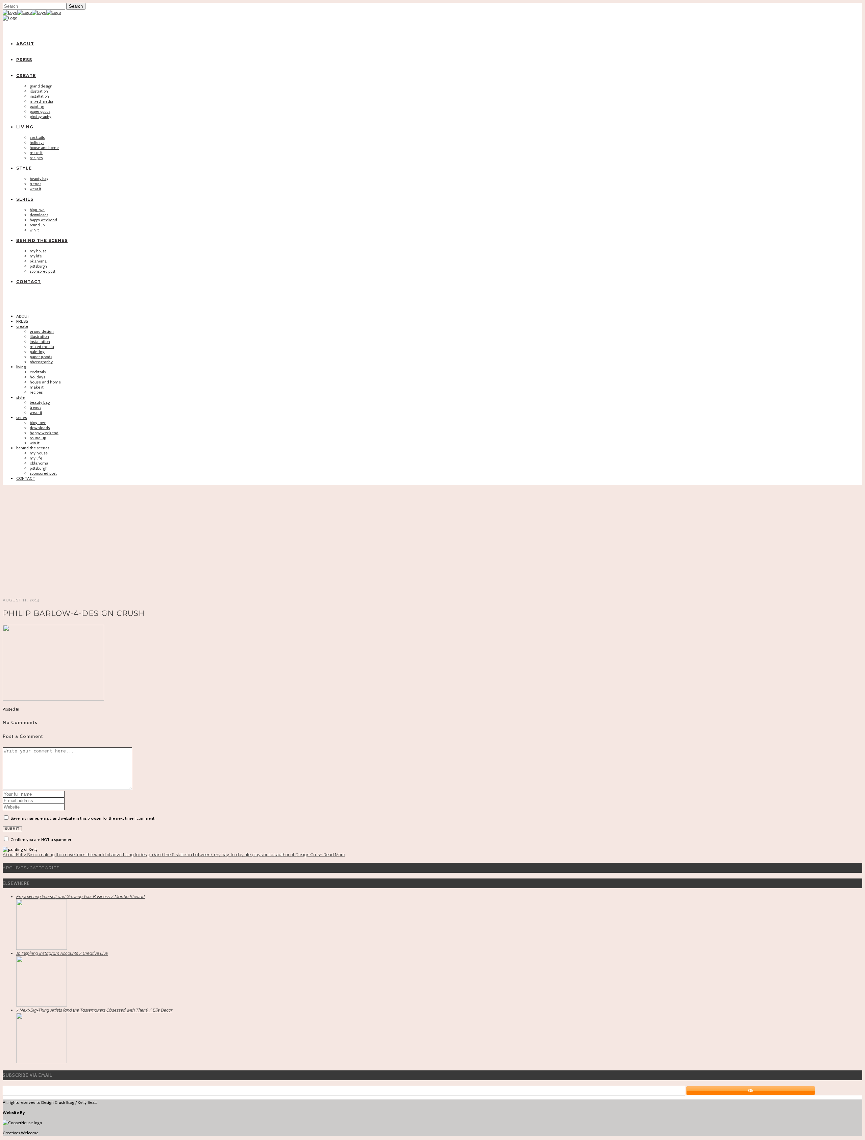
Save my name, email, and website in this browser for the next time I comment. (82, 818)
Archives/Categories (31, 867)
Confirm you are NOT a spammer (40, 839)
